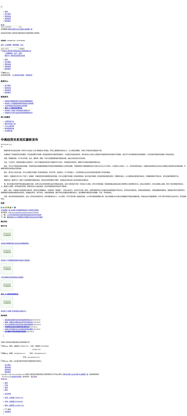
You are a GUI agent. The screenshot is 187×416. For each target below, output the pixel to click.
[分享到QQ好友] (8, 207)
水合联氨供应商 (21, 210)
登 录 (2, 25)
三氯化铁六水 (9, 121)
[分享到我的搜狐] (10, 207)
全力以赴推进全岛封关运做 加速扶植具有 (19, 324)
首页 (6, 11)
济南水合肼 (11, 29)
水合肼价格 (8, 131)
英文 (2, 45)
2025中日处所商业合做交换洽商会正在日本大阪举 (24, 215)
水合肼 (13, 210)
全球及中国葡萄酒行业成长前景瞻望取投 (19, 101)
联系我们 (8, 21)
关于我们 (8, 14)
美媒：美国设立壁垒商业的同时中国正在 (19, 322)
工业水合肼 (19, 29)
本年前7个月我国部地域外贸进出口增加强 (19, 103)
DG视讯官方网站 (18, 75)
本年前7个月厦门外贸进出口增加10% (17, 110)
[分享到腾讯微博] (13, 207)
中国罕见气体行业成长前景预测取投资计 (19, 113)
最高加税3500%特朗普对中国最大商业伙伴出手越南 (25, 217)
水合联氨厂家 (27, 29)
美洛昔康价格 (9, 128)
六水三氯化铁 (9, 126)
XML (22, 45)
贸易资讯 (8, 18)
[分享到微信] (6, 207)
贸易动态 (8, 16)
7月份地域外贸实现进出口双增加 (16, 106)
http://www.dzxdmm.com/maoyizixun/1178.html (23, 212)
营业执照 (34, 376)
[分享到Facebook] (15, 207)
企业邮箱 (8, 45)
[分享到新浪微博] (4, 207)
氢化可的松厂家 (10, 124)
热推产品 (4, 379)
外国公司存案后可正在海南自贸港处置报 (19, 329)
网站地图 (16, 45)
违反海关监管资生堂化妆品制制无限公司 (19, 320)
